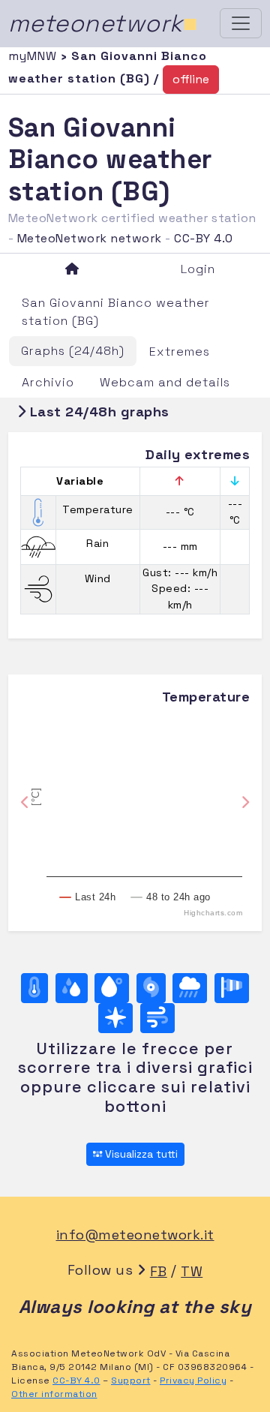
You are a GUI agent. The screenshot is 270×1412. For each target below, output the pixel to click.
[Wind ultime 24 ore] (157, 1018)
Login (198, 269)
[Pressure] (151, 988)
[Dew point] (111, 988)
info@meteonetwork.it (135, 1234)
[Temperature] (34, 988)
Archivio (48, 382)
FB (158, 1271)
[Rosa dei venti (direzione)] (115, 1018)
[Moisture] (72, 988)
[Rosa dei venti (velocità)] (231, 988)
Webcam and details (165, 382)
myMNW (34, 56)
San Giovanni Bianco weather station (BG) (116, 312)
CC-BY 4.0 (203, 238)
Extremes (179, 351)
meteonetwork (103, 23)
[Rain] (189, 988)
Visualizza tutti (140, 1154)
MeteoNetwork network (89, 238)
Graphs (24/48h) (72, 351)
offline (190, 79)
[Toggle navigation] (241, 23)
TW (191, 1271)
